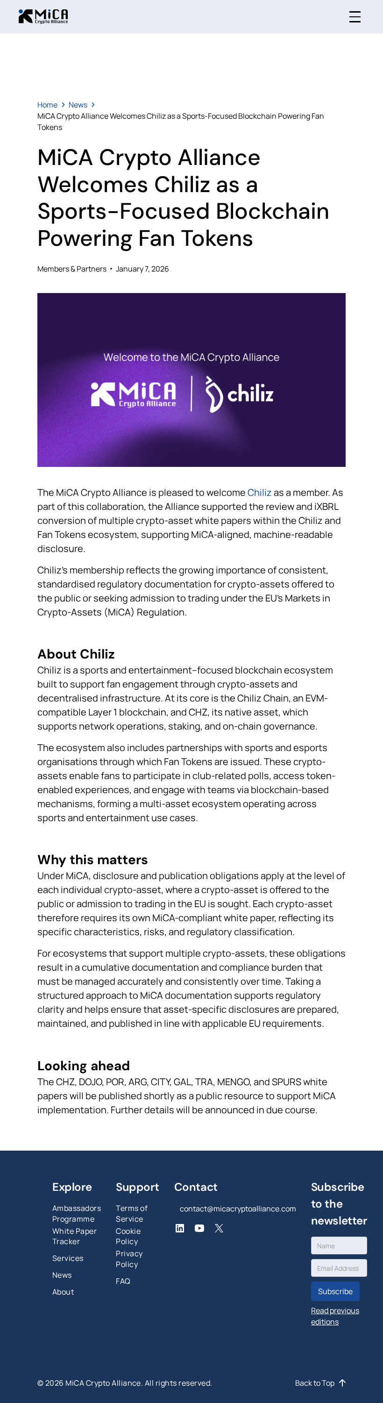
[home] (43, 16)
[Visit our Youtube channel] (199, 1228)
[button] (355, 16)
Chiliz (260, 492)
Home (47, 105)
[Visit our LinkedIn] (179, 1228)
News (78, 105)
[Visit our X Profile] (219, 1228)
